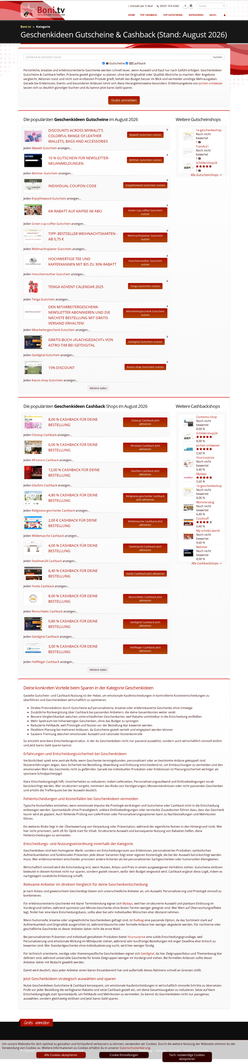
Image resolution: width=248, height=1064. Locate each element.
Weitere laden (98, 388)
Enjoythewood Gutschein (49, 198)
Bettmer (202, 547)
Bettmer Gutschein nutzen (145, 160)
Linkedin (191, 6)
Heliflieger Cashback (45, 662)
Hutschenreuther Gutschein (51, 274)
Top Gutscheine (172, 15)
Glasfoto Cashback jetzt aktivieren (145, 472)
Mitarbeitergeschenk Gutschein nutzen (145, 313)
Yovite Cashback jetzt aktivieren (145, 573)
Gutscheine (117, 63)
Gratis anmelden (124, 100)
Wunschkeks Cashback (47, 611)
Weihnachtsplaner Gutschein (52, 249)
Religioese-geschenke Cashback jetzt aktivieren (145, 497)
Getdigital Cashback (45, 637)
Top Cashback (148, 15)
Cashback (139, 63)
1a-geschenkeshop (208, 130)
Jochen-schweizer (211, 83)
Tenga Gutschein (43, 299)
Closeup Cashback (44, 435)
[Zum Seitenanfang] (241, 1059)
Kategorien (196, 15)
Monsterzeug (205, 502)
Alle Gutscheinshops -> (206, 175)
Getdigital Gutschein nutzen (145, 341)
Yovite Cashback (43, 586)
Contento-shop (206, 417)
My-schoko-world (208, 531)
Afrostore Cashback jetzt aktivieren (145, 447)
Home (131, 15)
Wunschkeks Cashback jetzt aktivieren (145, 598)
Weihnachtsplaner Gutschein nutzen (145, 237)
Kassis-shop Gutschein (47, 380)
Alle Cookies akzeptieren (60, 1055)
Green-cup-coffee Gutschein (51, 224)
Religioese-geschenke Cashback (53, 510)
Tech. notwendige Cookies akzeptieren (187, 1057)
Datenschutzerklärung (135, 1048)
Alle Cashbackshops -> (207, 563)
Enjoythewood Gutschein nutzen (145, 185)
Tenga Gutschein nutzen (145, 286)
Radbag (138, 920)
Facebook (185, 6)
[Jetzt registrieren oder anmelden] (225, 15)
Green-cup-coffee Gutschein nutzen (145, 212)
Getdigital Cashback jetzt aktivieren (145, 624)
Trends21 (202, 146)
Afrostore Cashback (45, 460)
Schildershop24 (206, 163)
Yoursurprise (205, 458)
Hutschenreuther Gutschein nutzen (145, 262)
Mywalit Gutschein (44, 148)
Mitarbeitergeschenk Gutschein (53, 330)
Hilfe (213, 15)
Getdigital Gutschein (46, 355)
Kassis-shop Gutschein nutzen (145, 367)
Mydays (201, 474)
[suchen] (224, 6)
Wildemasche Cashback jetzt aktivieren (145, 523)
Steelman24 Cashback (47, 561)
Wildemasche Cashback (48, 536)
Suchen (217, 57)
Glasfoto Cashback (44, 485)
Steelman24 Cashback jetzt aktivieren (145, 548)
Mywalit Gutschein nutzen (145, 134)
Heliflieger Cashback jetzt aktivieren (145, 649)
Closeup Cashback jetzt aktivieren (145, 422)
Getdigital (147, 954)
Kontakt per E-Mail (141, 6)
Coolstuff (202, 518)
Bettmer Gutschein (45, 173)
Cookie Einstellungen (124, 1055)
